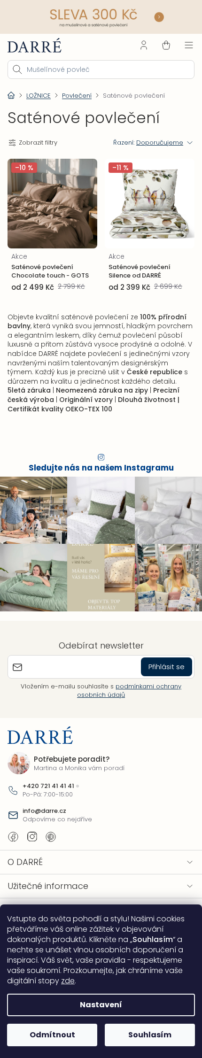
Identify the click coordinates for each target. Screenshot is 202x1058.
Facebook (13, 836)
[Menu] (181, 43)
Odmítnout (50, 1034)
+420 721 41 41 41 (48, 786)
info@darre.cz (44, 810)
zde (68, 980)
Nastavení (98, 1004)
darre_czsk (32, 836)
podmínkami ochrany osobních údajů (126, 690)
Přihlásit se (159, 667)
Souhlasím (144, 1034)
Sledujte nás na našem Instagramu (97, 473)
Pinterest (50, 836)
